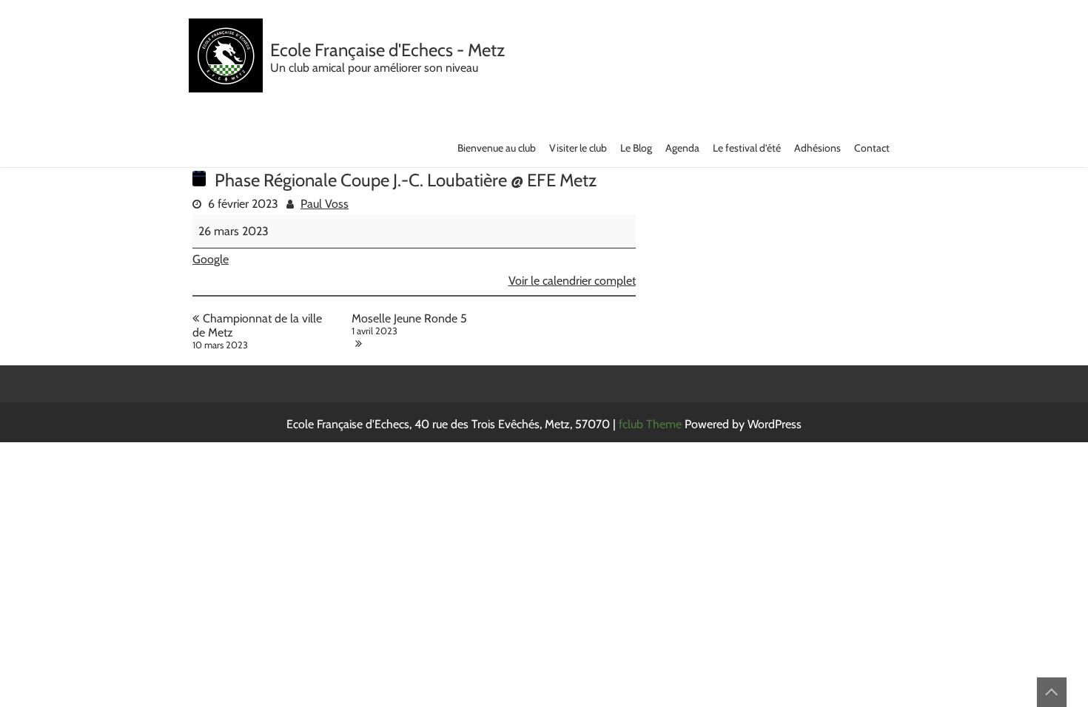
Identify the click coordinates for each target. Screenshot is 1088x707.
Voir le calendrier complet (572, 281)
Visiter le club (578, 148)
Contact (872, 148)
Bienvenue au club (496, 148)
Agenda (682, 148)
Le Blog (636, 148)
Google (210, 259)
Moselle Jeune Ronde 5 (409, 323)
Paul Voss (324, 204)
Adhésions (817, 148)
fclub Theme (652, 424)
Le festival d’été (747, 148)
